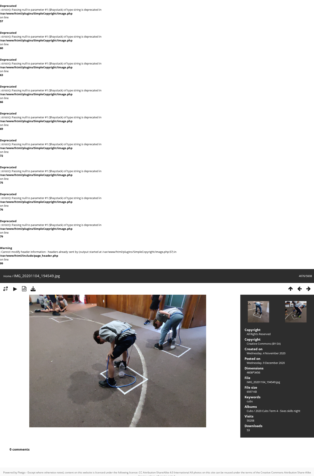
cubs (250, 401)
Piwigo (21, 472)
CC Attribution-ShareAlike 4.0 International (164, 472)
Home (7, 276)
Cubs (250, 411)
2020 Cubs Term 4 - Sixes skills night (277, 411)
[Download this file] (33, 288)
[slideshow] (15, 288)
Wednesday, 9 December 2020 (266, 363)
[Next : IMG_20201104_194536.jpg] (308, 288)
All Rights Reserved (259, 334)
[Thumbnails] (290, 288)
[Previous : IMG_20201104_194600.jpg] (299, 288)
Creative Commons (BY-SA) (264, 344)
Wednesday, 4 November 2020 (266, 353)
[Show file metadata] (24, 288)
